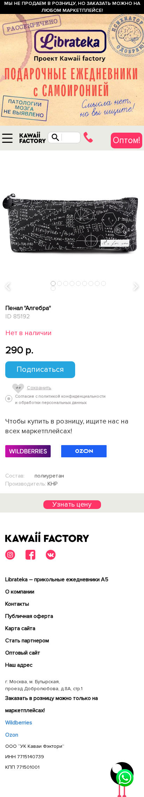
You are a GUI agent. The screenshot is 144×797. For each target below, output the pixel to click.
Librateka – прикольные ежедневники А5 (56, 579)
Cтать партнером (27, 640)
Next (136, 286)
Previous (8, 286)
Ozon (11, 734)
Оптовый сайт (22, 652)
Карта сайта (20, 628)
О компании (19, 591)
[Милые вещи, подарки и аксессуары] (32, 139)
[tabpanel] (72, 222)
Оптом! (126, 140)
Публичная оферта (29, 616)
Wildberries (18, 722)
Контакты (17, 603)
